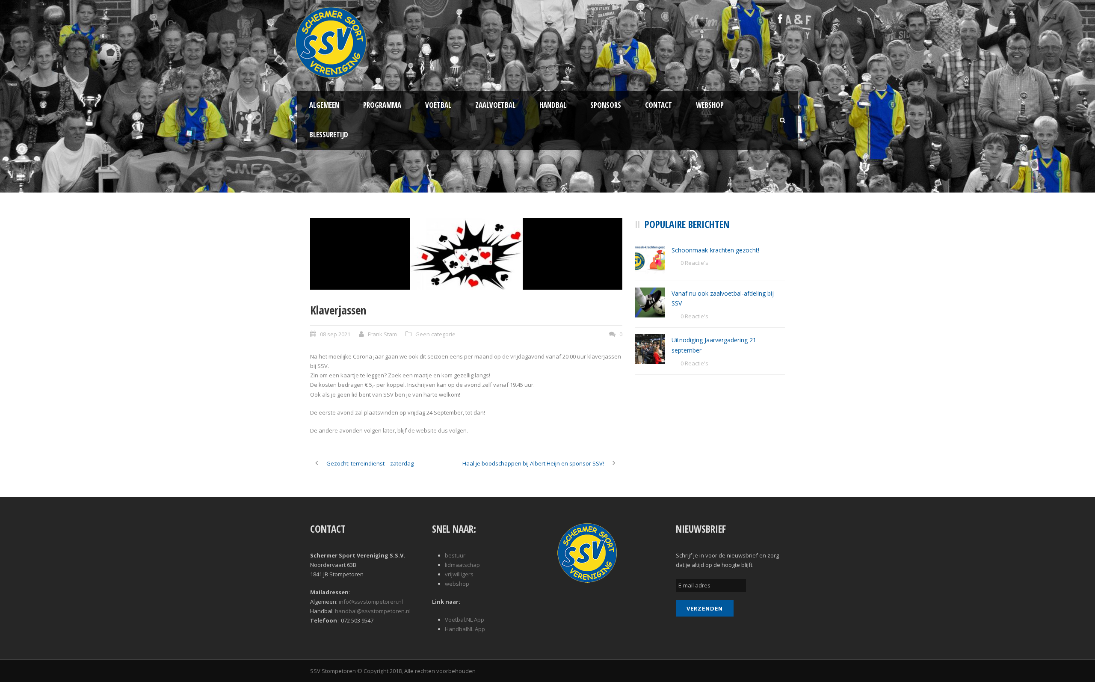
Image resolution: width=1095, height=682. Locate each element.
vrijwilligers (459, 574)
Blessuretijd (328, 134)
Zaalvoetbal (495, 105)
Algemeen (324, 105)
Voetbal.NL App (464, 619)
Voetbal (438, 105)
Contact (658, 105)
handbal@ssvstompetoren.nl (373, 611)
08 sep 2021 (335, 334)
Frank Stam (382, 334)
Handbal (552, 105)
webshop (457, 583)
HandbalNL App (465, 629)
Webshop (710, 105)
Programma (382, 105)
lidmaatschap (462, 565)
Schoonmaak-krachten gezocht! (715, 250)
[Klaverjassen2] (466, 254)
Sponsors (605, 105)
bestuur (455, 555)
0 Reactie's (694, 263)
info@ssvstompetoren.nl (371, 601)
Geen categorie (435, 334)
